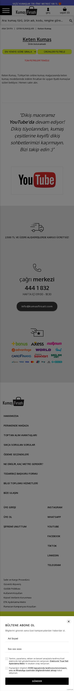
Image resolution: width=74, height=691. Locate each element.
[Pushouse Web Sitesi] (69, 689)
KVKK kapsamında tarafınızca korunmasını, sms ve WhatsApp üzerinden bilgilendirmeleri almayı (38, 669)
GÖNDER (37, 681)
